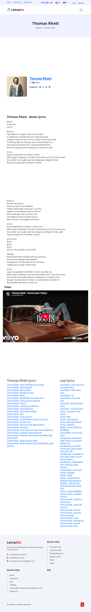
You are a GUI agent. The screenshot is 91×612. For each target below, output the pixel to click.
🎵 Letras (15, 10)
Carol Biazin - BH (67, 395)
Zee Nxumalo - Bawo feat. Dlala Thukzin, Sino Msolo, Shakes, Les (71, 440)
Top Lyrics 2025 (55, 547)
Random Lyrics (55, 557)
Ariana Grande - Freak (69, 518)
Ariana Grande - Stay (68, 526)
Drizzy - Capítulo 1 (67, 424)
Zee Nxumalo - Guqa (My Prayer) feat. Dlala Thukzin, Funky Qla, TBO (71, 448)
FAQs (9, 2)
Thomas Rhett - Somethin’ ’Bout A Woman (24, 432)
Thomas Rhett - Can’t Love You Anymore (23, 400)
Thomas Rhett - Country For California (23, 406)
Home (12, 575)
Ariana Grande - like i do (70, 510)
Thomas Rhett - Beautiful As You (20, 392)
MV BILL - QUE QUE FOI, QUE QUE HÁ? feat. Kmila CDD (70, 486)
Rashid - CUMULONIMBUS (71, 491)
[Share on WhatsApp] (43, 87)
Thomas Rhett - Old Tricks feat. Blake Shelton (26, 424)
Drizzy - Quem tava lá (69, 419)
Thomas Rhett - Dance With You (20, 408)
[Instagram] (49, 3)
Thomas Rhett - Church (16, 403)
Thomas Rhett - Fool (15, 414)
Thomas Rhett (41, 78)
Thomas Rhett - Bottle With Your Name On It (25, 398)
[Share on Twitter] (46, 87)
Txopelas (13, 585)
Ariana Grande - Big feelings (72, 520)
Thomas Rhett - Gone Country (19, 416)
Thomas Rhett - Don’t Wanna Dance (22, 411)
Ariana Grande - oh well (70, 523)
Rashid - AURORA (67, 472)
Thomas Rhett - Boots (16, 395)
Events (52, 563)
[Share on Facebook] (40, 87)
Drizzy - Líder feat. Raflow (70, 422)
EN (59, 3)
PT (66, 3)
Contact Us (28, 2)
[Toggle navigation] (81, 10)
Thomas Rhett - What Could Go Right (22, 440)
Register (81, 3)
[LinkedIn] (47, 3)
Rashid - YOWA (66, 475)
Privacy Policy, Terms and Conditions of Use (26, 588)
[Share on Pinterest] (49, 87)
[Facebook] (42, 3)
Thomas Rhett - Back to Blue (18, 390)
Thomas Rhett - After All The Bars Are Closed (25, 384)
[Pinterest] (52, 3)
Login (74, 3)
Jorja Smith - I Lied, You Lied (71, 408)
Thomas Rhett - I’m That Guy (19, 422)
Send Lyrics (17, 2)
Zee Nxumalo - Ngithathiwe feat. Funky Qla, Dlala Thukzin (71, 464)
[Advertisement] (45, 58)
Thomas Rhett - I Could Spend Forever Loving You (27, 419)
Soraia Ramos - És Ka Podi (71, 470)
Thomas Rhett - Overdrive (17, 427)
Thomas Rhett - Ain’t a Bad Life (19, 387)
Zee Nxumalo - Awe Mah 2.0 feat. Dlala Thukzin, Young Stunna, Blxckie (71, 456)
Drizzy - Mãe (65, 416)
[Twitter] (44, 3)
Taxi (11, 582)
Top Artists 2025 (56, 550)
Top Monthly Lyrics (57, 553)
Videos (52, 560)
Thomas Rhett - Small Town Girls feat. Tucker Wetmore (30, 430)
